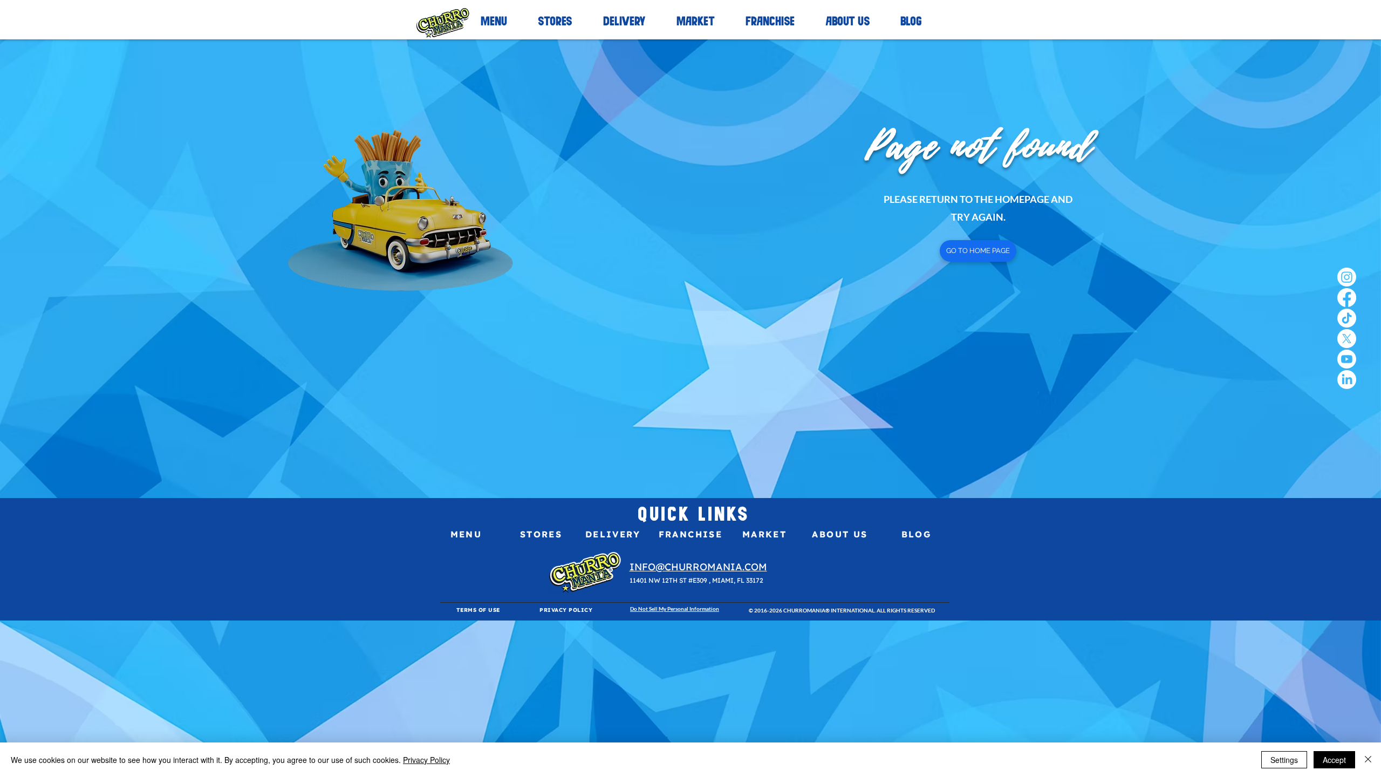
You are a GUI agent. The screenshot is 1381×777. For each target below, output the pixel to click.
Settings (1284, 759)
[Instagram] (1346, 277)
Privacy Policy (426, 759)
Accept (1334, 759)
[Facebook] (1346, 297)
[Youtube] (1346, 359)
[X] (1346, 338)
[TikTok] (1346, 318)
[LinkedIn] (1346, 379)
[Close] (1368, 759)
